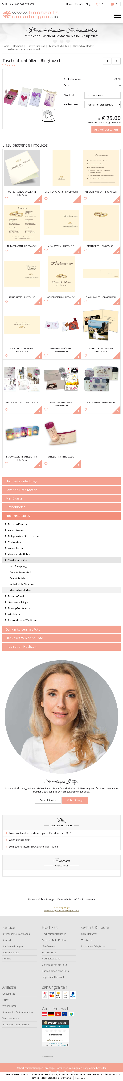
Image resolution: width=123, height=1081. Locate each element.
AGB (76, 899)
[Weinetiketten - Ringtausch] (62, 274)
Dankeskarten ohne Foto (24, 638)
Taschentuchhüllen (18, 560)
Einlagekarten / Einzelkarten (23, 536)
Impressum (88, 899)
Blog (88, 4)
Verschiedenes (10, 1018)
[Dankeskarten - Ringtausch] (101, 274)
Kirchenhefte (15, 507)
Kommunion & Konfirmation (17, 1012)
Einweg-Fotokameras (20, 608)
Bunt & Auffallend (19, 578)
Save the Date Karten (21, 490)
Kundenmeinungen (12, 946)
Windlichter (14, 614)
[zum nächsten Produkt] (116, 61)
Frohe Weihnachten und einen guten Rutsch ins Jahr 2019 (40, 833)
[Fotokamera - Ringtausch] (101, 379)
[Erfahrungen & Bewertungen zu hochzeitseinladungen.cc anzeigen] (55, 1037)
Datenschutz (64, 899)
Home (69, 4)
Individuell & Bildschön (22, 584)
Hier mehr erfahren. (62, 1077)
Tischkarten (14, 542)
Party (5, 999)
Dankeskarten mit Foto (23, 629)
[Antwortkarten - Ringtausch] (101, 168)
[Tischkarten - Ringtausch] (101, 223)
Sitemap (6, 958)
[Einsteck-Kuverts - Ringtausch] (62, 168)
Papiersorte (71, 104)
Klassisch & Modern (20, 590)
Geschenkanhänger (18, 602)
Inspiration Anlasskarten (15, 1024)
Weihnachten (9, 1005)
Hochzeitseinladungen (23, 481)
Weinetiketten (16, 548)
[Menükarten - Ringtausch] (62, 223)
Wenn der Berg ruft (19, 839)
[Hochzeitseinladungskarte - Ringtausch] (22, 168)
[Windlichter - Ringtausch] (62, 433)
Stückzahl (69, 95)
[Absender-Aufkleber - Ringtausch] (62, 379)
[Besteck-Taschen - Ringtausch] (22, 379)
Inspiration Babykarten (93, 946)
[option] (30, 97)
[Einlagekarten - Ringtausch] (22, 223)
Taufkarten (87, 940)
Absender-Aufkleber (19, 554)
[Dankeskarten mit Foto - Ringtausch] (101, 325)
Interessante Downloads (16, 933)
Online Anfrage (75, 800)
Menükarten (15, 498)
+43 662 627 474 (19, 4)
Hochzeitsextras (18, 515)
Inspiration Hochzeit (21, 646)
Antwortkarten (16, 530)
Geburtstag (8, 993)
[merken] (9, 65)
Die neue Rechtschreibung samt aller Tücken (33, 846)
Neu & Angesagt (19, 566)
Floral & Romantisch (20, 572)
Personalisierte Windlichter (23, 620)
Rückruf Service (48, 800)
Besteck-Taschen (17, 596)
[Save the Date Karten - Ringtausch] (22, 325)
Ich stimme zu (81, 1078)
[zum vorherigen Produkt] (107, 61)
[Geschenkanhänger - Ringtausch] (62, 325)
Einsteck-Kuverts (17, 524)
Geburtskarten (89, 933)
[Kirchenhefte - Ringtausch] (22, 274)
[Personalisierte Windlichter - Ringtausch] (22, 433)
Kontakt (79, 4)
